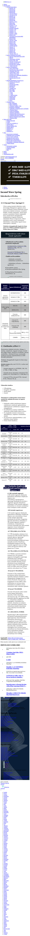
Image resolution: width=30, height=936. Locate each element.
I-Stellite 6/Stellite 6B (5, 716)
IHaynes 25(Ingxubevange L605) (17, 56)
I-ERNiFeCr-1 (9, 131)
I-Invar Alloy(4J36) (13, 68)
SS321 (10, 100)
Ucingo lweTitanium (14, 111)
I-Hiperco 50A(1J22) (14, 74)
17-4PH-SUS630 (13, 95)
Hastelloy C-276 (13, 25)
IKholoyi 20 (12, 51)
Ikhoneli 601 (12, 12)
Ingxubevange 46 (13, 76)
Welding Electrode (10, 120)
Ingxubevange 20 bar (11, 779)
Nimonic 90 (12, 48)
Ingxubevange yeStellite (14, 64)
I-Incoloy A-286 (13, 40)
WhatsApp (6, 787)
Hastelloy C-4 (12, 31)
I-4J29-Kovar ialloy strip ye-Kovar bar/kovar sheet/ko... (14, 676)
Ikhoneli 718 (12, 8)
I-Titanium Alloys (10, 102)
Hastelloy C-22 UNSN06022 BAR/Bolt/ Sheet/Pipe (14, 667)
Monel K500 (12, 24)
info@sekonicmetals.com (11, 156)
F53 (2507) (11, 87)
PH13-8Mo (12, 90)
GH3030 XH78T (13, 45)
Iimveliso (5, 188)
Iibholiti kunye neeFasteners (12, 139)
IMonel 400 (12, 23)
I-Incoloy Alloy (4, 750)
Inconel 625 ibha (7, 778)
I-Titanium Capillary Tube (15, 106)
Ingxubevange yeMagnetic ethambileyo (18, 75)
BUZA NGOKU (4, 759)
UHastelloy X (12, 27)
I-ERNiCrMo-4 (10, 127)
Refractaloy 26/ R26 (5, 724)
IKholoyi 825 (12, 35)
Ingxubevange (6, 5)
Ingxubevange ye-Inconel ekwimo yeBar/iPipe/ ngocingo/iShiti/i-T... (16, 685)
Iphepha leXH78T (16, 778)
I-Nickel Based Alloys (11, 7)
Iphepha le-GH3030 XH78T (7, 720)
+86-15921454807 (12, 704)
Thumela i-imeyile (5, 783)
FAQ (7, 150)
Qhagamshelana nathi (8, 154)
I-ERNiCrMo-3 (10, 124)
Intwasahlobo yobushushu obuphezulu (15, 142)
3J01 (10, 79)
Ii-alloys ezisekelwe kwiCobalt (13, 55)
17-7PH (11, 94)
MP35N (11, 57)
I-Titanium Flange (13, 110)
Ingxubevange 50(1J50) (14, 78)
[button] (15, 235)
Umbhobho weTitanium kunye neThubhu (18, 108)
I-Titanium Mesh (13, 118)
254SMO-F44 (12, 88)
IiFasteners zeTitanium (14, 107)
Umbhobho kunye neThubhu (13, 135)
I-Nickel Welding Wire (11, 126)
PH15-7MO (12, 91)
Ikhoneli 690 (12, 20)
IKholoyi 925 (12, 43)
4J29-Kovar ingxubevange (7, 723)
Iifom (4, 132)
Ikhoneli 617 (12, 19)
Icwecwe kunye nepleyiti (12, 136)
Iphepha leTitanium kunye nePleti (17, 116)
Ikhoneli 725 (12, 16)
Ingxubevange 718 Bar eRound (21, 776)
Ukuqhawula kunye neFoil (12, 138)
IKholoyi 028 (12, 52)
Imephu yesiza (6, 774)
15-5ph (11, 92)
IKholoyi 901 (12, 41)
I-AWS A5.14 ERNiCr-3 (12, 123)
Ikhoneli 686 (12, 17)
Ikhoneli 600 (12, 11)
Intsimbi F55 (12, 86)
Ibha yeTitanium (13, 103)
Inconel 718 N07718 (5, 719)
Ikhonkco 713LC (13, 21)
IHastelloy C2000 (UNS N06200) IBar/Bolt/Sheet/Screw (16, 693)
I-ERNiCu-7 (9, 130)
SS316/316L (12, 99)
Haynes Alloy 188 (13, 60)
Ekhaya (5, 4)
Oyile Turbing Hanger (6, 741)
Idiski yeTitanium (13, 104)
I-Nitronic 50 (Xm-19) (14, 82)
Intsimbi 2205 (12, 96)
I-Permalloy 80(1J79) (14, 71)
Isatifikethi (8, 148)
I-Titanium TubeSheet (14, 112)
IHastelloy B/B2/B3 (13, 28)
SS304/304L (12, 98)
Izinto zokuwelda (7, 119)
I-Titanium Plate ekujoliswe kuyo (17, 114)
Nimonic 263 (12, 49)
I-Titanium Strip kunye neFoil (16, 115)
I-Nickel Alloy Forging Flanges (13, 140)
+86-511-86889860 (9, 158)
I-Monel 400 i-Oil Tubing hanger (15, 638)
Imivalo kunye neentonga (12, 134)
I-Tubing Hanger (10, 143)
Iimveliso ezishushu (8, 772)
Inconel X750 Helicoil (8, 776)
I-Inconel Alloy (4, 747)
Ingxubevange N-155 (14, 63)
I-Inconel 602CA (13, 13)
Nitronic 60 (12, 83)
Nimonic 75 (12, 47)
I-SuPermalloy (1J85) (14, 72)
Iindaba (5, 152)
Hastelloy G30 (12, 29)
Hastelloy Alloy (4, 749)
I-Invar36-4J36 (4, 721)
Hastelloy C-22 (12, 32)
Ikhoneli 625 (12, 9)
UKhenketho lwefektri (11, 146)
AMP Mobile (6, 775)
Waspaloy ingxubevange (15, 61)
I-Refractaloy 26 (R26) (14, 59)
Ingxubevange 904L (14, 84)
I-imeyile (3, 788)
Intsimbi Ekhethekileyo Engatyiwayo (14, 80)
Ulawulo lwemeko (10, 147)
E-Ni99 (8, 122)
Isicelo (4, 151)
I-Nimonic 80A (12, 44)
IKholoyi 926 (12, 39)
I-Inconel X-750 (13, 15)
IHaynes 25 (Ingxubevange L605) (8, 717)
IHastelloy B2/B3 (5, 725)
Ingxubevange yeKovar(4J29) (16, 70)
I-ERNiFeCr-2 (9, 128)
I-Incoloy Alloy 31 (13, 53)
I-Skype (2, 784)
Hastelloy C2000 (13, 33)
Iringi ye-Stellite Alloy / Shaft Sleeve (16, 639)
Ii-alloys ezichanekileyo (11, 67)
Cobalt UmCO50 (13, 65)
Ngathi (5, 144)
